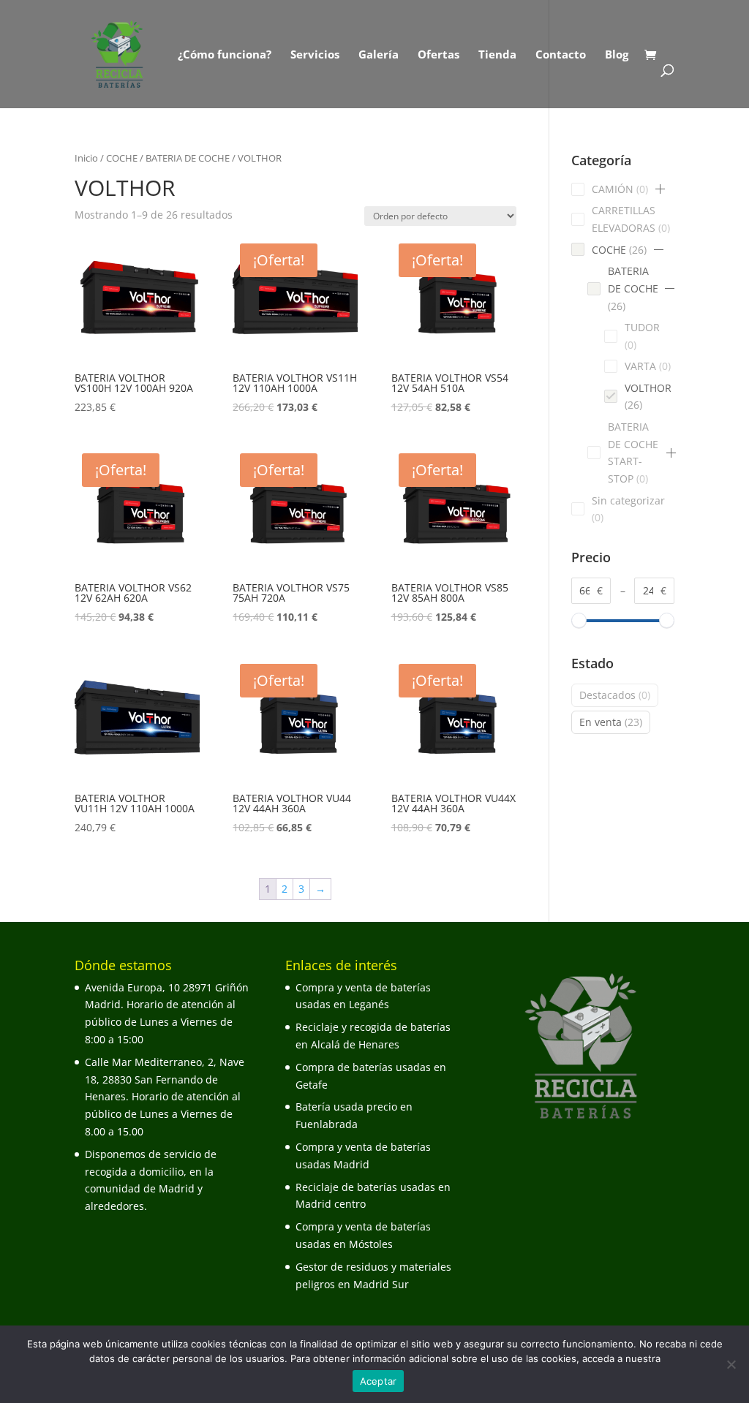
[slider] (579, 621)
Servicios (314, 55)
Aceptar (378, 1381)
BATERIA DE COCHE (188, 157)
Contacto (560, 55)
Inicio (86, 157)
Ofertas (438, 55)
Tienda (497, 55)
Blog (616, 55)
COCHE (122, 157)
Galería (378, 55)
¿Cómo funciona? (224, 55)
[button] (660, 189)
